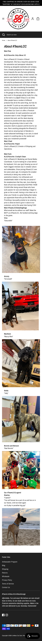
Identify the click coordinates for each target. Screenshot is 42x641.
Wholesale (5, 576)
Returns (5, 572)
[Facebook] (3, 615)
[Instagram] (7, 615)
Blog (3, 565)
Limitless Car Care (17, 635)
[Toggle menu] (3, 19)
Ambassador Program (9, 561)
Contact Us (6, 587)
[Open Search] (3, 35)
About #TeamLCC (12, 40)
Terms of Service (8, 583)
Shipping (5, 569)
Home (3, 40)
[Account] (33, 18)
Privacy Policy (7, 580)
